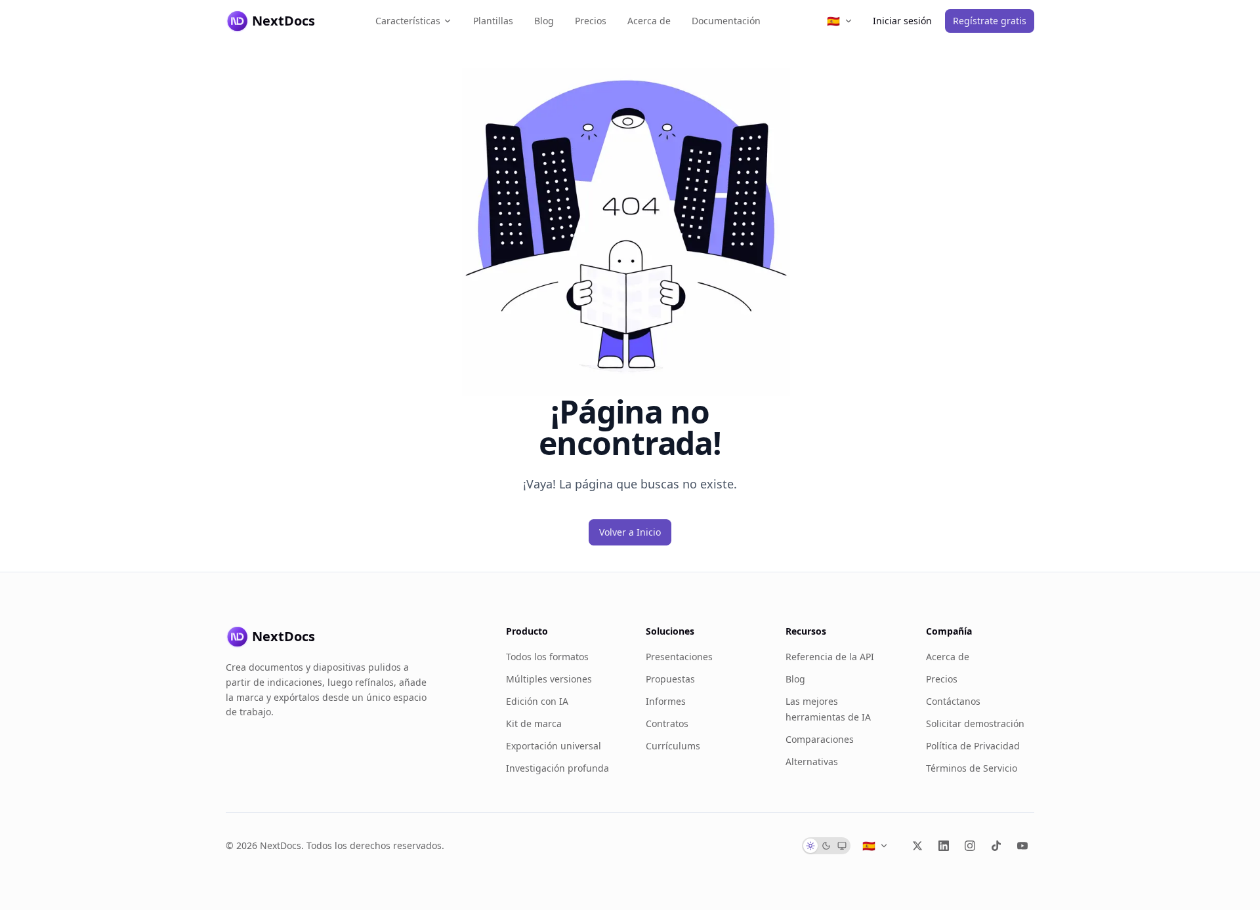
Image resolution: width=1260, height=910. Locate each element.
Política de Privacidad (973, 746)
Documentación (726, 20)
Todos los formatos (547, 656)
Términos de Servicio (971, 768)
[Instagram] (970, 846)
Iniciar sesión (902, 20)
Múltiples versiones (549, 679)
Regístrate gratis (989, 20)
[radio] (810, 846)
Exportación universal (553, 746)
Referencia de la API (830, 656)
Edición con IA (537, 701)
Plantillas (493, 20)
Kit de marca (534, 723)
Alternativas (812, 761)
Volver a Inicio (630, 532)
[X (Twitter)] (917, 846)
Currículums (673, 746)
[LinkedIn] (944, 846)
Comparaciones (820, 739)
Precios (590, 20)
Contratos (667, 723)
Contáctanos (953, 701)
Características (407, 20)
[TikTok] (996, 846)
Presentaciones (679, 656)
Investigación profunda (557, 768)
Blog (544, 20)
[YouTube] (1022, 846)
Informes (666, 701)
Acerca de (649, 20)
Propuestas (670, 679)
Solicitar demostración (975, 723)
